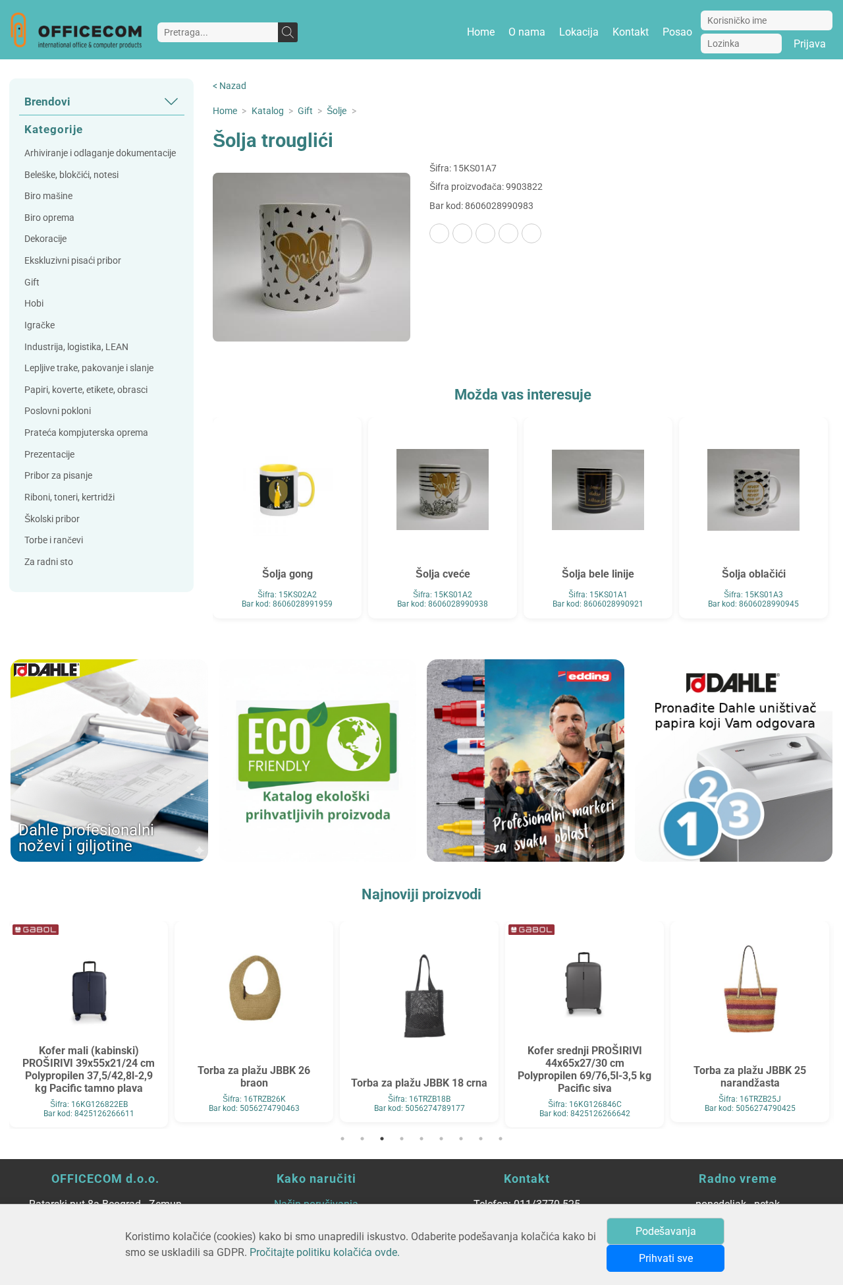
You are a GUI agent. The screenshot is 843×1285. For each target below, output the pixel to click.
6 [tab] (441, 1138)
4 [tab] (401, 1138)
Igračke (39, 325)
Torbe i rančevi (53, 540)
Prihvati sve (666, 1258)
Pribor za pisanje (58, 475)
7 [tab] (461, 1138)
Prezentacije (49, 454)
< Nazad (229, 86)
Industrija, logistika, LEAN (76, 347)
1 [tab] (342, 1138)
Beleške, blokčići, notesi (71, 175)
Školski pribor (52, 519)
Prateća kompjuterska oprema (86, 432)
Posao (677, 32)
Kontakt (630, 32)
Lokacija (579, 32)
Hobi (33, 303)
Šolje (336, 111)
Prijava (810, 44)
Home (481, 32)
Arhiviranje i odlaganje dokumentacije (100, 153)
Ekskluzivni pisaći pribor (72, 260)
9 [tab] (500, 1138)
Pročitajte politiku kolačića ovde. (325, 1252)
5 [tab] (421, 1138)
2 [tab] (362, 1138)
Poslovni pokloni (57, 411)
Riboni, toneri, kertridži (69, 497)
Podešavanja (666, 1231)
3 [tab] (382, 1138)
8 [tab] (480, 1138)
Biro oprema (49, 218)
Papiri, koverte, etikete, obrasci (86, 390)
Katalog (268, 111)
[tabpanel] (88, 1021)
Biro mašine (48, 196)
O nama (526, 32)
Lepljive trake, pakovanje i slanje (88, 368)
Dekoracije (45, 239)
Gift (32, 282)
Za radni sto (48, 562)
